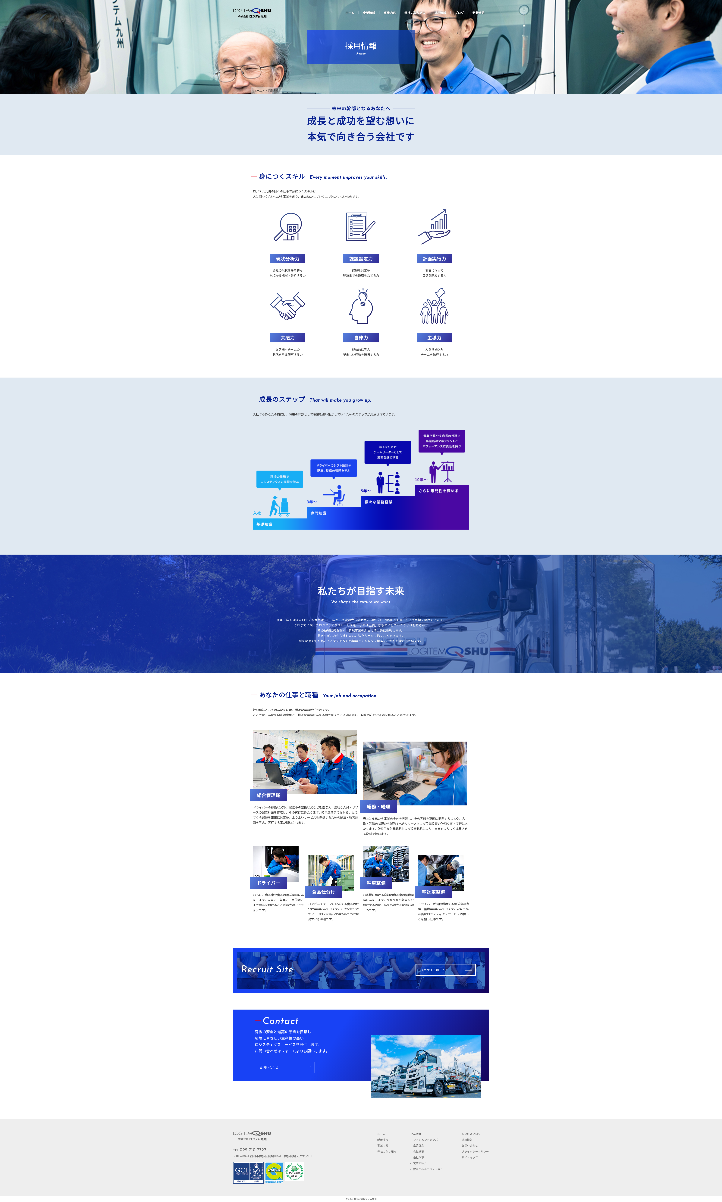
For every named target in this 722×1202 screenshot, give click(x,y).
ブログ (459, 12)
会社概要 (418, 1151)
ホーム (349, 12)
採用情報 (440, 12)
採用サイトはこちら (434, 969)
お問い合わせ (269, 1067)
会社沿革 (418, 1157)
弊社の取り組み (414, 12)
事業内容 (390, 12)
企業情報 (369, 12)
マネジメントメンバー (427, 1139)
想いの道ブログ (471, 1134)
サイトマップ (470, 1157)
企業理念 (418, 1145)
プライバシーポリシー (475, 1151)
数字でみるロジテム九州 (428, 1169)
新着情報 (478, 12)
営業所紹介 (420, 1163)
